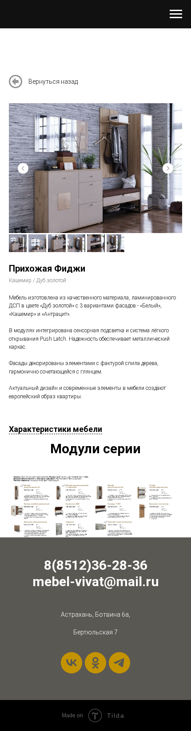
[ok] (95, 662)
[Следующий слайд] (168, 168)
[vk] (71, 662)
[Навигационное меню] (176, 14)
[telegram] (119, 662)
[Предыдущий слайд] (23, 168)
